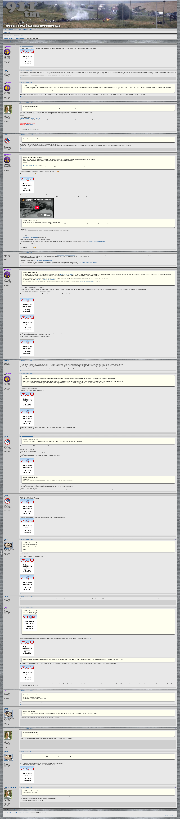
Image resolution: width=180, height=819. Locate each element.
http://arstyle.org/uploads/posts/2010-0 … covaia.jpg (30, 118)
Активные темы (7, 32)
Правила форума (29, 124)
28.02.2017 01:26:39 (29, 102)
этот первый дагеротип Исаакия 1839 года (29, 237)
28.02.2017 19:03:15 (29, 728)
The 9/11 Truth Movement (9, 38)
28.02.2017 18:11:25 (29, 607)
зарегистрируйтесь (19, 35)
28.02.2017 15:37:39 (29, 373)
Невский (6, 539)
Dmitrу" (6, 134)
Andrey (6, 70)
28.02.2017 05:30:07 (29, 153)
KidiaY (6, 596)
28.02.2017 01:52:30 (29, 134)
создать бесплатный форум (170, 815)
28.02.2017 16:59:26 (29, 436)
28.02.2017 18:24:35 (29, 690)
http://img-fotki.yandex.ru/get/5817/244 (87, 281)
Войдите (11, 35)
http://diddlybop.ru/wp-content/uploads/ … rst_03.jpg (66, 255)
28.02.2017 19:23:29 (29, 751)
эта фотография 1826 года (25, 232)
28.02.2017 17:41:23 (29, 596)
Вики (90, 638)
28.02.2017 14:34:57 (29, 268)
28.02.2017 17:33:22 (29, 539)
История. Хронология (19, 38)
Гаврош (6, 253)
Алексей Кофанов (10, 103)
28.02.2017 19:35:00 (29, 787)
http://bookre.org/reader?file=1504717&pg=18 (97, 241)
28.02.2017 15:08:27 (29, 360)
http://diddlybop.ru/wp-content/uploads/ (66, 274)
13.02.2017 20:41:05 (29, 46)
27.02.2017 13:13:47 (29, 82)
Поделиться (22, 46)
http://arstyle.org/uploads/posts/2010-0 (30, 165)
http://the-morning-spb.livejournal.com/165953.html (42, 260)
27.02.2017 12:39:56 (29, 70)
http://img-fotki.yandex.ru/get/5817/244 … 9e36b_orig (87, 262)
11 (13, 41)
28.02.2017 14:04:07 (29, 252)
